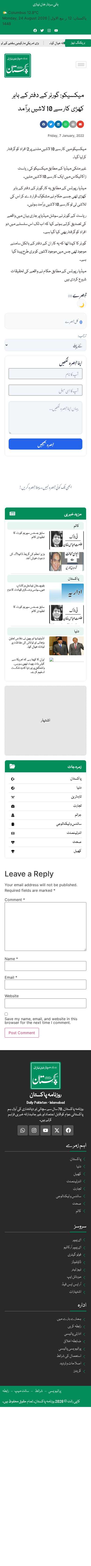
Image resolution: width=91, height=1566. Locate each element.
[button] (43, 124)
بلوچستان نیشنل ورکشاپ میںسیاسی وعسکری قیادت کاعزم (26, 587)
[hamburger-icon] (81, 64)
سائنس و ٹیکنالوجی (68, 824)
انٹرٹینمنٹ (74, 833)
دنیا (76, 631)
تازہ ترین (76, 797)
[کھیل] (13, 851)
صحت (77, 842)
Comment (15, 899)
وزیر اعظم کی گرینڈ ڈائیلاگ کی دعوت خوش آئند (27, 556)
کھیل (77, 851)
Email (11, 977)
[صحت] (13, 842)
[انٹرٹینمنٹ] (13, 833)
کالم (76, 526)
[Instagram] (49, 30)
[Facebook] (35, 30)
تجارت (77, 806)
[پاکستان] (13, 779)
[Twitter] (42, 30)
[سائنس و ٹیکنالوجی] (13, 824)
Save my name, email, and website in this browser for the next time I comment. (41, 1020)
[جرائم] (13, 815)
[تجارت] (13, 806)
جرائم (78, 815)
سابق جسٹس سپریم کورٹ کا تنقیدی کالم (29, 535)
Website (12, 996)
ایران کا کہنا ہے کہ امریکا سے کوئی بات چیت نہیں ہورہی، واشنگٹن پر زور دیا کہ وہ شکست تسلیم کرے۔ (28, 665)
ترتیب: (82, 335)
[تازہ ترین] (13, 797)
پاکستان (73, 579)
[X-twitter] (57, 1130)
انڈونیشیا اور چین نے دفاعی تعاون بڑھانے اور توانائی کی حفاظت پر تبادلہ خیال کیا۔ (27, 642)
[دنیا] (13, 788)
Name (11, 959)
